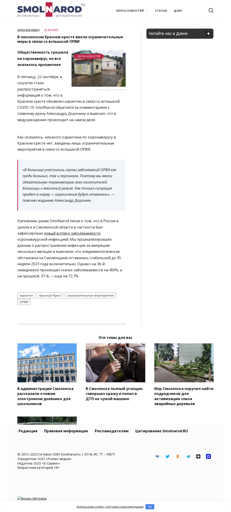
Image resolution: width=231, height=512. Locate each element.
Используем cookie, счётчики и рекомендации (110, 507)
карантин (26, 295)
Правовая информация (66, 430)
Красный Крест (50, 295)
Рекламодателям (112, 430)
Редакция (27, 430)
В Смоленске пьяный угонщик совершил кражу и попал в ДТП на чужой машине (114, 393)
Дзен (178, 11)
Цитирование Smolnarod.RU (161, 430)
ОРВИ (24, 302)
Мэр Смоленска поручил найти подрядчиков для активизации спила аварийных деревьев (183, 396)
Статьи (161, 11)
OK (150, 507)
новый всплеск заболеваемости (72, 233)
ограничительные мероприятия (90, 295)
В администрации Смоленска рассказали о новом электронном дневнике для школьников (45, 396)
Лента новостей (130, 11)
